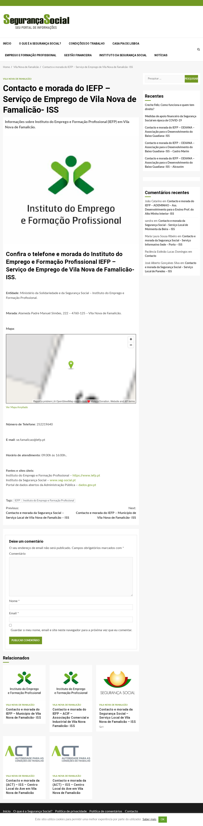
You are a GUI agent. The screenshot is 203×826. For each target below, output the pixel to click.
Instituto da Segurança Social (123, 55)
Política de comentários (105, 811)
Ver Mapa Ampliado (17, 407)
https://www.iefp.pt (86, 475)
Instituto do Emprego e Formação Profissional (48, 500)
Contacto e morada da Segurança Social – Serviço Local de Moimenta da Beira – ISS (166, 225)
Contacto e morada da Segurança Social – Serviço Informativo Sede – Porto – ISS (170, 240)
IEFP (17, 500)
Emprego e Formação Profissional (30, 55)
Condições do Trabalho (87, 43)
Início (7, 43)
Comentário (17, 553)
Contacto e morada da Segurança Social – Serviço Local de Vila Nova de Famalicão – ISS (37, 513)
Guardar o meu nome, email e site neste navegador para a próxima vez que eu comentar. (71, 630)
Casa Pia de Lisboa (125, 43)
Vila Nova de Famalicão (17, 79)
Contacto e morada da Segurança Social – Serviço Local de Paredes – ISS (170, 267)
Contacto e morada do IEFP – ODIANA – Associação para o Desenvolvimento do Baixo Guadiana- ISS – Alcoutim (169, 162)
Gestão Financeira (78, 55)
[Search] (198, 49)
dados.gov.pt (87, 485)
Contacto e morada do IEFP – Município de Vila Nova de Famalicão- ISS (106, 513)
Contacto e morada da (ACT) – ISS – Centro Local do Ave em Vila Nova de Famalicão (24, 754)
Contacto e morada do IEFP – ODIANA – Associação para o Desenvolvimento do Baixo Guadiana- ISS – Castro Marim (169, 147)
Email (14, 613)
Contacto (150, 256)
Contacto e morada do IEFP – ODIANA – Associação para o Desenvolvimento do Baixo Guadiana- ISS (169, 131)
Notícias (160, 55)
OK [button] (163, 819)
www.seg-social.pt (63, 480)
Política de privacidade (71, 811)
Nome (14, 601)
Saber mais (149, 819)
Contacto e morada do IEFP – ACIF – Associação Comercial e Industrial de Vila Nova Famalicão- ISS (71, 683)
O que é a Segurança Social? (40, 43)
